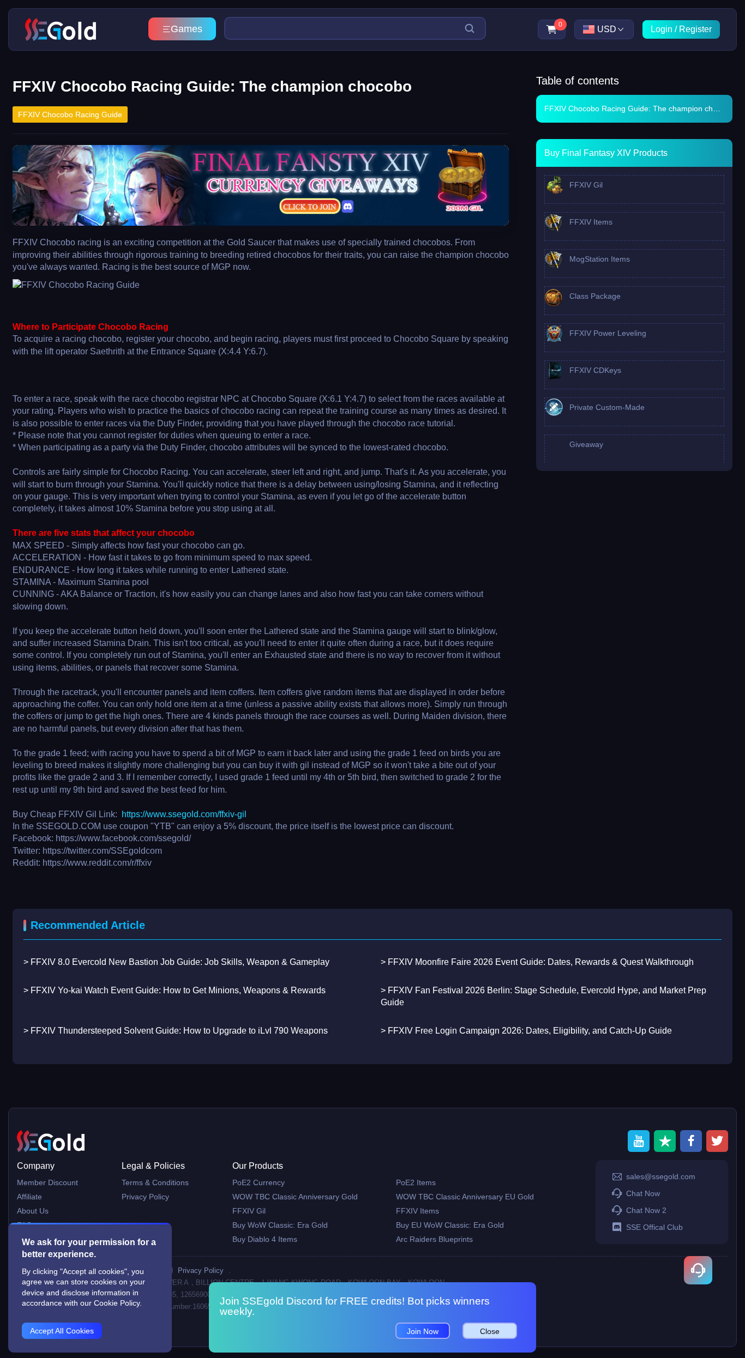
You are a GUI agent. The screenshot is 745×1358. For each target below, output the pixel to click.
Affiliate (29, 1196)
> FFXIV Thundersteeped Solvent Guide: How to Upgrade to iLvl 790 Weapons (175, 1030)
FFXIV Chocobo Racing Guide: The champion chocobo (638, 108)
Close (490, 1331)
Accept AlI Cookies (62, 1330)
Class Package (594, 296)
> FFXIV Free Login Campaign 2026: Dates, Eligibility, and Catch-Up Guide (526, 1030)
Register (695, 29)
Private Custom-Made (606, 407)
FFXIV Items (589, 222)
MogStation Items (598, 259)
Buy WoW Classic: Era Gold (280, 1225)
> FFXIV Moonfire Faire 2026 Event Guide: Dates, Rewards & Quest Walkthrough (537, 962)
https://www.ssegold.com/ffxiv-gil (184, 814)
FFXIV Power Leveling (606, 333)
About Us (33, 1210)
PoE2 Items (416, 1182)
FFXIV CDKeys (594, 370)
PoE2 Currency (258, 1182)
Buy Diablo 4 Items (264, 1239)
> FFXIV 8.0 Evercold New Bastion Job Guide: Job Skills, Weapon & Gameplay (176, 962)
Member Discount (47, 1182)
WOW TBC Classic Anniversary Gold (295, 1196)
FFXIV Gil (585, 184)
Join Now (422, 1331)
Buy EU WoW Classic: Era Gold (450, 1225)
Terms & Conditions (155, 1182)
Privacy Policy (145, 1196)
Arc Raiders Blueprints (434, 1239)
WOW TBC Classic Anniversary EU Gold (465, 1196)
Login (661, 29)
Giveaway (585, 444)
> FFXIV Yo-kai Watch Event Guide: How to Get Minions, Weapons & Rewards (174, 990)
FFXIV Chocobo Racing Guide (70, 114)
